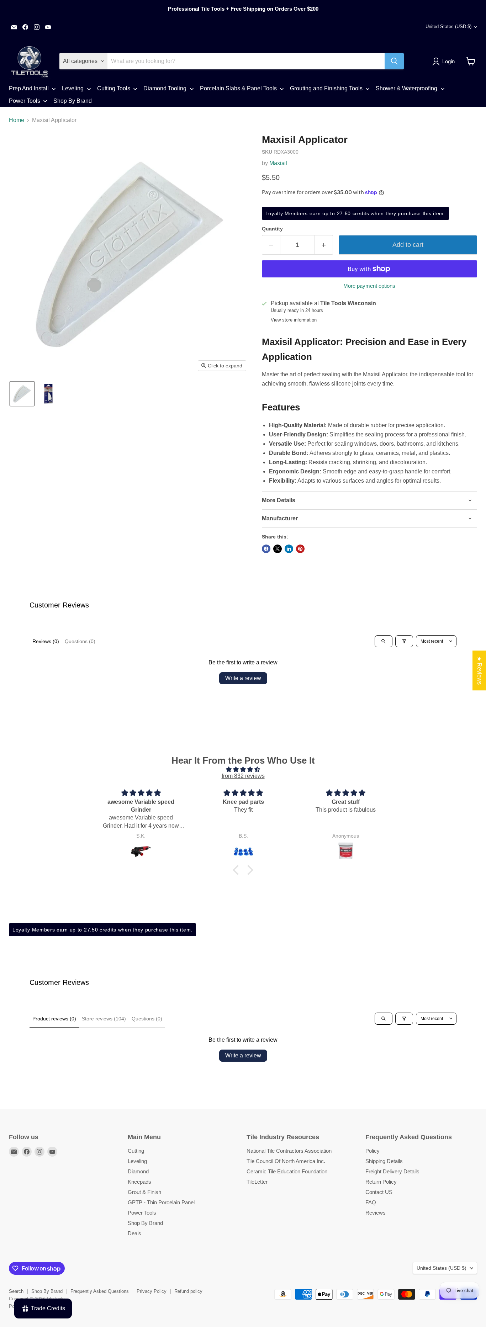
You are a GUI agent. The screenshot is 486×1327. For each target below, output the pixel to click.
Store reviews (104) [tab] (104, 1018)
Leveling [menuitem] (73, 88)
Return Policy (381, 1182)
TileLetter (257, 1182)
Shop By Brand (145, 1223)
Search (16, 1291)
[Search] (394, 61)
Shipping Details (384, 1161)
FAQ (370, 1202)
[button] (445, 61)
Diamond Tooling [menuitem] (164, 88)
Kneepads (139, 1182)
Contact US (378, 1192)
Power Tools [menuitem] (24, 101)
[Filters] (404, 641)
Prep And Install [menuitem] (29, 88)
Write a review (243, 678)
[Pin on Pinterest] (300, 549)
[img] (243, 769)
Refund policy (188, 1291)
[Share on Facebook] (266, 549)
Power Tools (142, 1213)
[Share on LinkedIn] (289, 549)
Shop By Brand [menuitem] (72, 101)
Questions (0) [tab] (80, 641)
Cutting (136, 1151)
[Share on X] (277, 549)
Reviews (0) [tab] (45, 641)
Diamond (138, 1171)
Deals (134, 1233)
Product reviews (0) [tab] (54, 1018)
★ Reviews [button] (479, 670)
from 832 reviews (243, 776)
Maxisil (278, 163)
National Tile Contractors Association (289, 1151)
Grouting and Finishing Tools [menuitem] (326, 88)
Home (16, 120)
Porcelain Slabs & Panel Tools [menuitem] (238, 88)
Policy (372, 1151)
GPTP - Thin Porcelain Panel (161, 1202)
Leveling (137, 1161)
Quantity (272, 229)
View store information (294, 320)
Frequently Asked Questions (99, 1291)
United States (448, 26)
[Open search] (383, 641)
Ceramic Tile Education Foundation (287, 1171)
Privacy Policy (152, 1291)
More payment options (369, 286)
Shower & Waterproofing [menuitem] (406, 88)
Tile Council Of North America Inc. (286, 1161)
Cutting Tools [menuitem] (113, 88)
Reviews (375, 1213)
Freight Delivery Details (392, 1171)
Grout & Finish (144, 1192)
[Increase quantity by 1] (324, 245)
